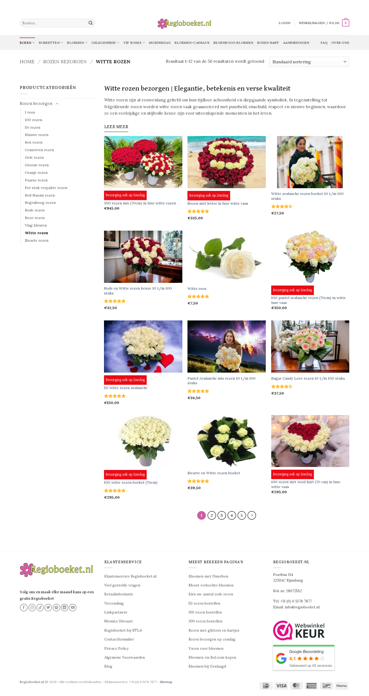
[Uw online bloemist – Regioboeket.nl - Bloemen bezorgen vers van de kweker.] (184, 23)
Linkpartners (115, 612)
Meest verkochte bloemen (211, 585)
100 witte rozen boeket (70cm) (130, 482)
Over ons (340, 43)
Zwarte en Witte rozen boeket (213, 473)
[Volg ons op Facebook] (24, 607)
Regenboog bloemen (233, 43)
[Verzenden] (90, 23)
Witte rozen (36, 232)
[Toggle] (57, 104)
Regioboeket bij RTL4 (123, 630)
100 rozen (33, 119)
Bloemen (75, 43)
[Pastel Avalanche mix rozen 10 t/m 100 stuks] (226, 346)
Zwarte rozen (36, 240)
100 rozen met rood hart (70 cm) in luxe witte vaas (305, 484)
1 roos (30, 112)
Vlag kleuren (36, 225)
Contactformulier (119, 639)
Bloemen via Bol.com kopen (212, 657)
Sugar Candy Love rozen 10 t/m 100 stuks (308, 378)
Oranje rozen (36, 172)
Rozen (25, 43)
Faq (324, 43)
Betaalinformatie (118, 594)
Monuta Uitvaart (118, 621)
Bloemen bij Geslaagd (207, 666)
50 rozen (32, 127)
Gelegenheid (103, 43)
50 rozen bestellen (204, 603)
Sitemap (166, 682)
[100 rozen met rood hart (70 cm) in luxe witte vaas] (310, 441)
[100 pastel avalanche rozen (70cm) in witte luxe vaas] (310, 257)
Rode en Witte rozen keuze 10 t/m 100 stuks (138, 291)
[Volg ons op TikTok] (40, 607)
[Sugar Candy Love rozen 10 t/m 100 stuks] (310, 346)
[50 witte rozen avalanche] (143, 346)
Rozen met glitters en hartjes (214, 630)
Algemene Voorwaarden (124, 657)
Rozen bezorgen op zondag (212, 639)
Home (27, 61)
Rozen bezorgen (65, 61)
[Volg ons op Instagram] (32, 607)
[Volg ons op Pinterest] (56, 607)
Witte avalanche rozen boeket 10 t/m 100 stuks (307, 196)
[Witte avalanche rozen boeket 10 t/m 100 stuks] (310, 162)
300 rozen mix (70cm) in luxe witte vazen (140, 203)
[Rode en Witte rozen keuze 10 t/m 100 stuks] (143, 257)
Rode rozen (35, 210)
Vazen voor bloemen (206, 648)
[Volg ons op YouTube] (72, 607)
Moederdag (160, 43)
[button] (284, 23)
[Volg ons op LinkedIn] (64, 607)
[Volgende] (251, 515)
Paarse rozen (36, 180)
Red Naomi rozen (40, 195)
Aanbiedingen (296, 43)
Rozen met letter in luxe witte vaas (217, 203)
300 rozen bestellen (205, 621)
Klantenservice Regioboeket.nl (130, 576)
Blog (108, 666)
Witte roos (196, 288)
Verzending (114, 603)
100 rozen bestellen (205, 612)
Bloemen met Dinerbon (208, 576)
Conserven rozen (39, 149)
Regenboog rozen (40, 202)
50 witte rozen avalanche (125, 388)
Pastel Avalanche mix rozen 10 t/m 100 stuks (221, 381)
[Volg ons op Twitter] (48, 607)
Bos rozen (33, 142)
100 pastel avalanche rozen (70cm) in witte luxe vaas (308, 300)
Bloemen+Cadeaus (192, 43)
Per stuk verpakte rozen (46, 187)
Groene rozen (37, 165)
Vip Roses (132, 43)
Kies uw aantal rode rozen (211, 594)
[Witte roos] (226, 257)
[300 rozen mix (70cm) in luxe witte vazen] (143, 162)
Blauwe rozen (36, 134)
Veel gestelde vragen (122, 585)
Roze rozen (35, 217)
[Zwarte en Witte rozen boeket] (226, 441)
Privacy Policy (116, 648)
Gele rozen (34, 157)
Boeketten (49, 43)
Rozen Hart (268, 43)
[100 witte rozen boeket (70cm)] (143, 441)
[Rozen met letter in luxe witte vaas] (226, 162)
